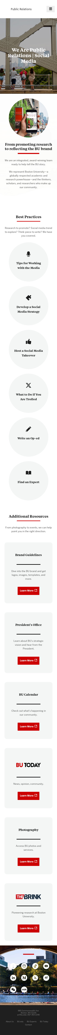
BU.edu (20, 1021)
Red (27, 990)
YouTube (47, 966)
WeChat (14, 990)
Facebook (14, 966)
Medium (25, 978)
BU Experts (31, 1021)
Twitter (36, 978)
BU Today (44, 1021)
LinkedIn (14, 978)
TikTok (36, 966)
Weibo (47, 978)
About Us (10, 1021)
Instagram (25, 966)
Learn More (26, 590)
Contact (28, 1025)
